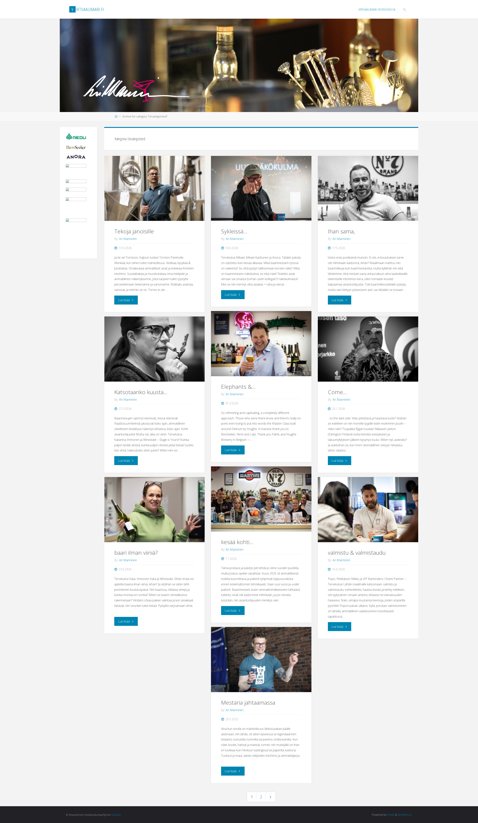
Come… (337, 392)
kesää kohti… (237, 542)
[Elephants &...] (261, 343)
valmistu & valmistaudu (357, 552)
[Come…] (368, 349)
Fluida (391, 814)
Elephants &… (238, 386)
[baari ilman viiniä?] (154, 509)
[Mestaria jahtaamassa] (261, 659)
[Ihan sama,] (368, 188)
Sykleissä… (234, 231)
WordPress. (405, 814)
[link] (405, 9)
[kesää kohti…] (261, 499)
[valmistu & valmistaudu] (368, 509)
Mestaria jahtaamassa (248, 702)
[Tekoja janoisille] (154, 188)
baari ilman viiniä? (136, 552)
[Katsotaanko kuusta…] (154, 349)
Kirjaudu (116, 814)
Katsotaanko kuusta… (140, 392)
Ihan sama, (341, 231)
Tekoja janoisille (134, 231)
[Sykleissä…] (261, 188)
